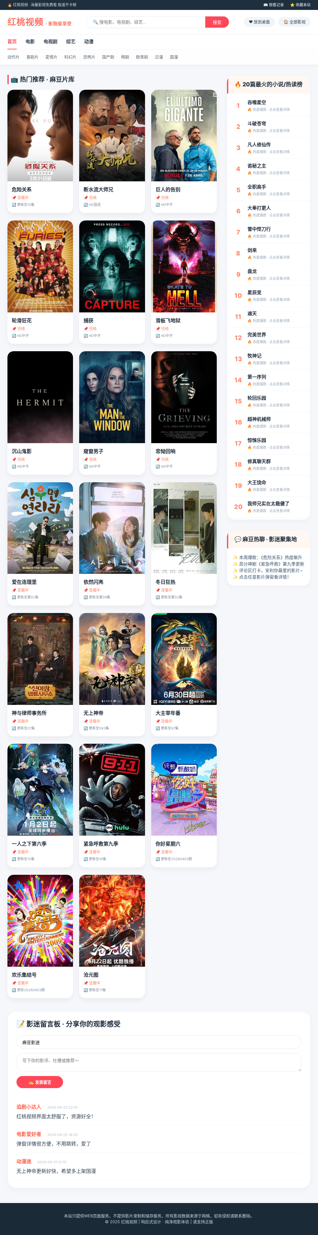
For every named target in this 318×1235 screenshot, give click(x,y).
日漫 (159, 56)
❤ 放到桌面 (259, 21)
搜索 (217, 22)
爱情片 (51, 56)
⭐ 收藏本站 (300, 4)
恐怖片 (89, 56)
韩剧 (125, 56)
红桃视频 (39, 22)
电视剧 (50, 41)
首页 (12, 41)
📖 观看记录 (273, 4)
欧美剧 (142, 56)
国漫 (174, 56)
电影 (30, 41)
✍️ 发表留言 (40, 1082)
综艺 (70, 41)
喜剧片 (32, 56)
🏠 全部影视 (295, 21)
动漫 (88, 41)
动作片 (13, 56)
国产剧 (108, 56)
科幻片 (70, 56)
